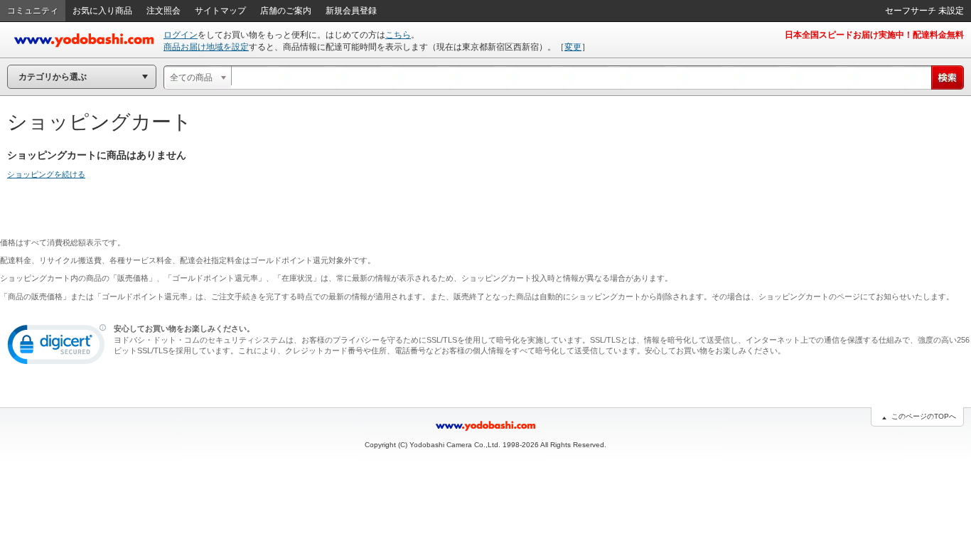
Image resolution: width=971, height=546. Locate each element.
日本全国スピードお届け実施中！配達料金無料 (874, 35)
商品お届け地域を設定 (206, 47)
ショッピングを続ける (46, 174)
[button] (57, 347)
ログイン (180, 35)
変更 (572, 47)
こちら (398, 35)
